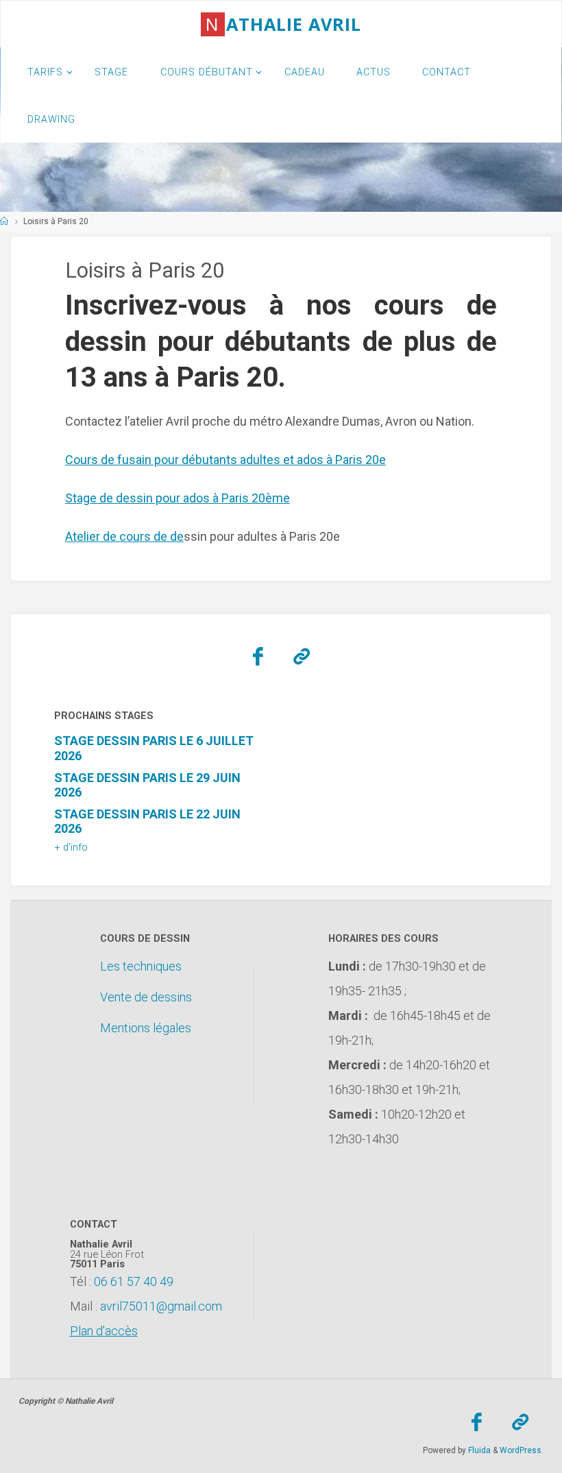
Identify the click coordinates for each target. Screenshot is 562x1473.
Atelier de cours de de (124, 536)
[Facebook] (258, 656)
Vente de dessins (146, 997)
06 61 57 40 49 (133, 1281)
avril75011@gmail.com (161, 1306)
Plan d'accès (104, 1331)
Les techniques (141, 966)
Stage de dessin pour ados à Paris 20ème (177, 498)
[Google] (301, 656)
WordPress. (521, 1450)
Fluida (478, 1450)
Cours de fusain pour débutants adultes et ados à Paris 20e (225, 459)
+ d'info (71, 847)
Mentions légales (145, 1028)
